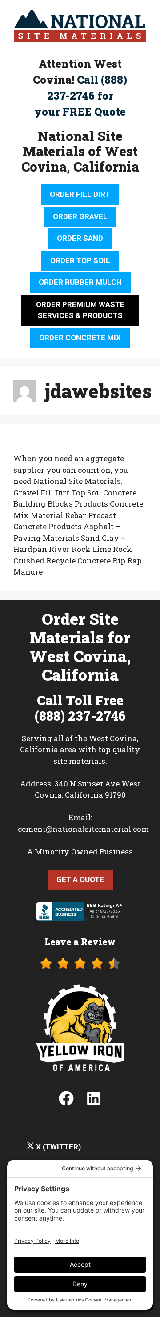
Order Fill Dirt (80, 194)
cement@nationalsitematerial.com (83, 829)
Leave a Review (80, 941)
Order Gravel (80, 216)
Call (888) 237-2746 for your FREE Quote (80, 95)
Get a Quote (80, 879)
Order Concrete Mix (80, 337)
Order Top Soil (80, 260)
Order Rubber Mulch (80, 282)
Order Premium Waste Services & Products (80, 310)
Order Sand (80, 238)
